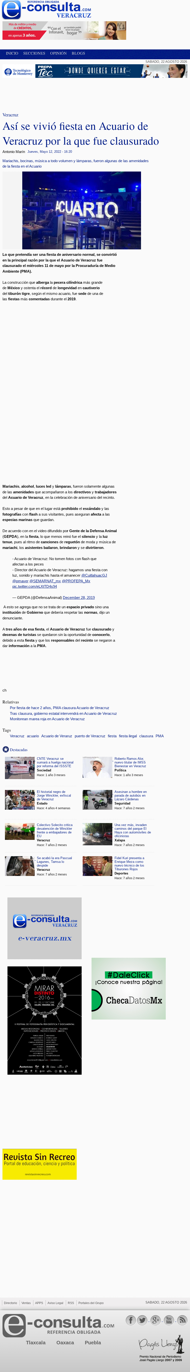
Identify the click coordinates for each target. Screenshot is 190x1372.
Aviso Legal (55, 1303)
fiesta (112, 736)
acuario (33, 736)
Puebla (93, 1342)
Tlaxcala (36, 1342)
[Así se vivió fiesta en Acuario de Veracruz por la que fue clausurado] (81, 248)
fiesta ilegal (128, 736)
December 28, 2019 (79, 597)
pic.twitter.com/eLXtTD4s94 (34, 586)
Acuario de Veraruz (56, 736)
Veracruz (17, 736)
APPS (39, 1303)
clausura (146, 736)
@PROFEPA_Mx (76, 581)
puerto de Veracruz (90, 736)
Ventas (26, 1303)
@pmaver (20, 581)
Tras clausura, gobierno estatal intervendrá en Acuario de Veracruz (63, 714)
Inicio (12, 53)
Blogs (78, 53)
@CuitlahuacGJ (94, 575)
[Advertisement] (42, 91)
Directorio (10, 1303)
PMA (160, 736)
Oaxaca (65, 1342)
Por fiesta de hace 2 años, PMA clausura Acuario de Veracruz (59, 708)
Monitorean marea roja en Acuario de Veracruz (47, 719)
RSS (71, 1303)
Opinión (58, 53)
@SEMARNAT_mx (45, 581)
